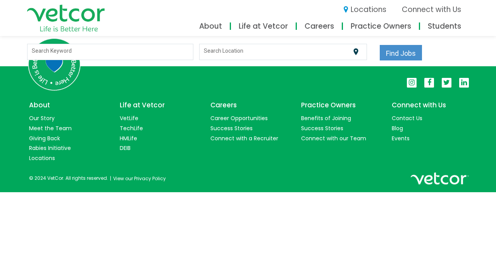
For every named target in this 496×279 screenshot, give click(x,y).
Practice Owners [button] (381, 26)
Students (444, 26)
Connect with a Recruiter (244, 138)
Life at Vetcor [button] (263, 26)
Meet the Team (50, 128)
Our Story (42, 118)
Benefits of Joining (326, 118)
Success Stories (231, 128)
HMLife (128, 138)
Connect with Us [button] (431, 9)
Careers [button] (319, 26)
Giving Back (44, 138)
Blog (397, 128)
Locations (368, 9)
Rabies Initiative (50, 148)
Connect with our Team (333, 138)
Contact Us (407, 118)
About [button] (210, 26)
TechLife (131, 128)
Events (401, 138)
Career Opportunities (239, 118)
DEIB (125, 148)
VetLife (129, 118)
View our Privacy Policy (139, 178)
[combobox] (110, 52)
